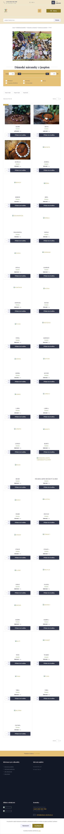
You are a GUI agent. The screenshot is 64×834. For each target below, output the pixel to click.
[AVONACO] (17, 150)
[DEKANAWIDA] (17, 220)
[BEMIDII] (17, 185)
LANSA (18, 408)
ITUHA (18, 338)
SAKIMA (17, 620)
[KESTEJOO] (46, 326)
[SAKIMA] (17, 607)
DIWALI (18, 267)
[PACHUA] (46, 572)
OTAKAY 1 (46, 549)
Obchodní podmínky (9, 769)
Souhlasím (38, 826)
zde (39, 830)
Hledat (57, 20)
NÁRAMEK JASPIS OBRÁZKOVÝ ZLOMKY (46, 479)
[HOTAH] (46, 290)
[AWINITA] (46, 150)
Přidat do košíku (20, 135)
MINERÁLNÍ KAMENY (21, 27)
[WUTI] (17, 643)
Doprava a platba (9, 766)
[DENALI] (46, 220)
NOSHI (18, 514)
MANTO (46, 443)
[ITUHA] (17, 326)
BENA (46, 197)
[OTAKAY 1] (46, 537)
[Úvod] (11, 11)
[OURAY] (17, 572)
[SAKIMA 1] (46, 607)
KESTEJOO (46, 338)
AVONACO (17, 162)
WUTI (17, 655)
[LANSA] (17, 396)
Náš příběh (7, 774)
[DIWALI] (17, 255)
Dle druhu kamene (42, 27)
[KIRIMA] (17, 361)
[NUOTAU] (46, 502)
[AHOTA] (46, 114)
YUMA (46, 690)
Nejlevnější (17, 92)
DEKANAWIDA (18, 232)
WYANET (46, 655)
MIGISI (18, 479)
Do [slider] (47, 74)
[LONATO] (17, 431)
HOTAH (46, 303)
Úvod (13, 27)
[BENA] (46, 185)
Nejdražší (25, 92)
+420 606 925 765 (11, 1)
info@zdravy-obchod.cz (45, 815)
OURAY (18, 584)
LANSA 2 (46, 408)
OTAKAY (17, 549)
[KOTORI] (46, 361)
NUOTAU (46, 514)
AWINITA (46, 162)
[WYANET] (46, 643)
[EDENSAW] (46, 255)
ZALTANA (17, 725)
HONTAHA (18, 303)
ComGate (37, 753)
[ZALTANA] (17, 713)
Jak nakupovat (8, 771)
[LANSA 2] (46, 396)
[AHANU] (17, 114)
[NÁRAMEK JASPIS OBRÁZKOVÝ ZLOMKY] (46, 466)
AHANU (18, 126)
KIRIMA (18, 373)
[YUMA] (46, 678)
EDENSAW (46, 267)
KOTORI (46, 373)
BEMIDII (17, 197)
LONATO (17, 443)
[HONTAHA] (17, 290)
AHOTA (46, 126)
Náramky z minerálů (32, 27)
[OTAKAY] (17, 537)
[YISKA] (17, 678)
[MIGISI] (17, 466)
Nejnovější (7, 92)
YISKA (17, 690)
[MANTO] (46, 431)
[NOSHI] (17, 502)
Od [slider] (19, 74)
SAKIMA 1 (46, 620)
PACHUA (46, 584)
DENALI (46, 232)
